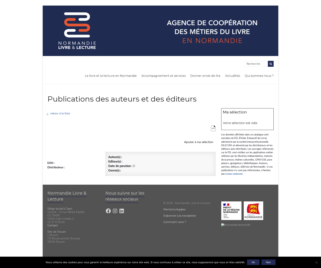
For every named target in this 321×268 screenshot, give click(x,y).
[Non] (316, 262)
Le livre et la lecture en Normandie (111, 76)
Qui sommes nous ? (259, 76)
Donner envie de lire (205, 76)
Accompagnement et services (163, 76)
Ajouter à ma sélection (198, 142)
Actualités (232, 76)
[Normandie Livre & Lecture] (160, 30)
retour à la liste (60, 113)
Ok (253, 262)
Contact (52, 225)
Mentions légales (174, 209)
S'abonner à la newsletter (179, 215)
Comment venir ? (174, 222)
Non (268, 262)
